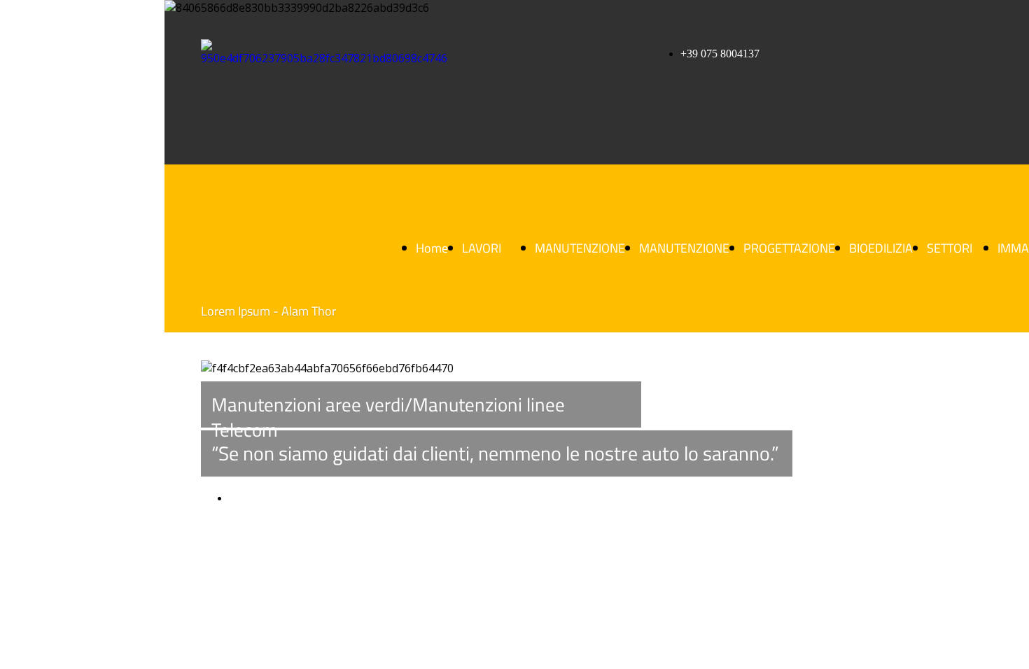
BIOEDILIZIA (881, 248)
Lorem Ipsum (258, 498)
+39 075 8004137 (720, 53)
